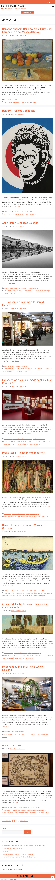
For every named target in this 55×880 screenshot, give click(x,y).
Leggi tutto (32, 94)
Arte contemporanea (11, 211)
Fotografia (7, 288)
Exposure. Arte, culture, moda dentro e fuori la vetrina (27, 381)
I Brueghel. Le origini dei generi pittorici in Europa (17, 854)
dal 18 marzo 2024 (10, 214)
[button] (53, 7)
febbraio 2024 (15, 734)
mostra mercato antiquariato (19, 371)
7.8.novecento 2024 (10, 368)
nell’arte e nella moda (28, 444)
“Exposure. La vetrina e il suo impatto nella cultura (19, 441)
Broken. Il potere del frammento (12, 848)
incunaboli (40, 810)
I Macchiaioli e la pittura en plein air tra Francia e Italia (24, 605)
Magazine (7, 731)
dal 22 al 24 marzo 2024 (38, 368)
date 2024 (7, 102)
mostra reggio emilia (16, 812)
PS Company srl (12, 879)
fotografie (38, 291)
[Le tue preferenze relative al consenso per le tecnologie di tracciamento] (52, 877)
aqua (6, 291)
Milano (13, 102)
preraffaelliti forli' (43, 516)
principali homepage (10, 99)
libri (45, 810)
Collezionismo (22, 366)
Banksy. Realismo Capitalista (18, 110)
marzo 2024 (6, 371)
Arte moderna (8, 653)
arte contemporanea (23, 368)
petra (46, 734)
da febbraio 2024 (9, 655)
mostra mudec (16, 444)
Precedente (6, 821)
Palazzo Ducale (12, 293)
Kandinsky (5, 851)
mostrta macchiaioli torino (24, 658)
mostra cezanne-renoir (23, 102)
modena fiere (25, 734)
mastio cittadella (11, 658)
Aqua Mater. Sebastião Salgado (20, 222)
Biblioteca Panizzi (9, 810)
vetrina (38, 444)
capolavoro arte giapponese (13, 593)
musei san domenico (30, 516)
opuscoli (25, 812)
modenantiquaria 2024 (37, 734)
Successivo (24, 821)
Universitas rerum (12, 745)
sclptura (4, 737)
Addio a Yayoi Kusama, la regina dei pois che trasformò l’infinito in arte (23, 845)
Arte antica (7, 514)
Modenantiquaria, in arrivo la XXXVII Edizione (23, 668)
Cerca (4, 829)
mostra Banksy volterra (30, 214)
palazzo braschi (7, 595)
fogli (35, 810)
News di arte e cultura (25, 211)
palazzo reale (35, 102)
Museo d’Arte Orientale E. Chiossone (40, 593)
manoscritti (5, 812)
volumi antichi (45, 812)
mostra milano (6, 444)
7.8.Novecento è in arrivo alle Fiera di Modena (23, 303)
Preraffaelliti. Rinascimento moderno (23, 452)
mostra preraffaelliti (17, 516)
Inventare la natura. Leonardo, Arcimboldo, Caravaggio (19, 857)
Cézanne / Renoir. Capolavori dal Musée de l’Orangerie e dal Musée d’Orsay (26, 30)
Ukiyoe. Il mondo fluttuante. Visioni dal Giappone (24, 526)
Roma (14, 595)
